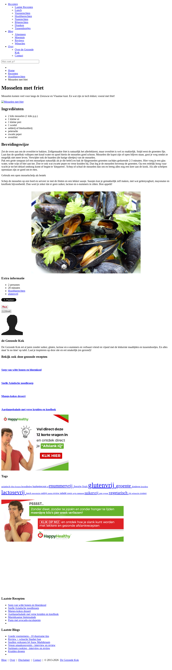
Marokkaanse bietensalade (22, 617)
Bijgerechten (21, 22)
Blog (4, 660)
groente (124, 485)
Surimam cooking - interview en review (29, 648)
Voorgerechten (22, 13)
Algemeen (20, 34)
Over (12, 660)
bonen (18, 486)
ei (48, 486)
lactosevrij (13, 492)
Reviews (19, 40)
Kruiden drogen (16, 651)
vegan (106, 493)
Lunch (18, 10)
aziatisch (6, 486)
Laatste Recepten (24, 7)
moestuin (36, 493)
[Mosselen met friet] (12, 101)
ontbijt (44, 493)
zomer (143, 493)
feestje (78, 486)
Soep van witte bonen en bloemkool (27, 605)
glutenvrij (102, 485)
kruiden (144, 486)
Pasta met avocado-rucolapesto (24, 620)
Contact (19, 55)
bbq (13, 486)
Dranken (19, 25)
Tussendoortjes (23, 28)
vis (130, 493)
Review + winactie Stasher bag (24, 639)
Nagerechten (21, 19)
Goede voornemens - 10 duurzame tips (28, 636)
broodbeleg (27, 486)
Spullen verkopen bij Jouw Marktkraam (29, 642)
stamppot (81, 493)
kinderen (136, 486)
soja (75, 493)
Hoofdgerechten (23, 16)
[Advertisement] (86, 570)
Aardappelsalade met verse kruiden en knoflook (33, 614)
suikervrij (92, 493)
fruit (85, 486)
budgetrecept (40, 486)
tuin (101, 493)
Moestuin (20, 37)
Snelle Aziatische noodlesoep (23, 608)
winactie (136, 493)
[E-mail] (6, 312)
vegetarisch (118, 493)
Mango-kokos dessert (19, 611)
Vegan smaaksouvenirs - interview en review (31, 645)
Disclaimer (24, 660)
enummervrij (61, 485)
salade (63, 493)
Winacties (20, 43)
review (56, 493)
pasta (50, 493)
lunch (29, 493)
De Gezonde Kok (69, 660)
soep (70, 493)
